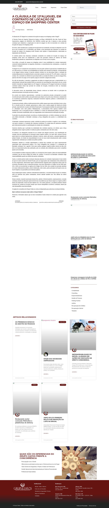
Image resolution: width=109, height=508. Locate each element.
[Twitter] (92, 2)
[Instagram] (90, 2)
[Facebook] (87, 2)
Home (36, 7)
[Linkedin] (95, 2)
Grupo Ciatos (64, 7)
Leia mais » (17, 335)
